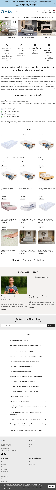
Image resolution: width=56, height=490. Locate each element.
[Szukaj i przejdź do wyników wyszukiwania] (34, 12)
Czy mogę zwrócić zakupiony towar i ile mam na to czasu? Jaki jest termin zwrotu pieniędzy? (26, 425)
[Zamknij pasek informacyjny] (54, 3)
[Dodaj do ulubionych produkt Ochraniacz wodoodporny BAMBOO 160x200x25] (16, 228)
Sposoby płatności (5, 474)
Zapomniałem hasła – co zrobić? (19, 340)
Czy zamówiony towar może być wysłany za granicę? (25, 391)
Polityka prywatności (6, 466)
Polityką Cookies (26, 484)
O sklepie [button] (32, 441)
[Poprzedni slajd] (3, 27)
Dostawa (3, 462)
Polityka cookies (5, 471)
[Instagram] (5, 454)
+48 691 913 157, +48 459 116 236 (9, 450)
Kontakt (31, 447)
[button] (52, 18)
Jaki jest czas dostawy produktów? (20, 401)
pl (37, 11)
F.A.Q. (3, 479)
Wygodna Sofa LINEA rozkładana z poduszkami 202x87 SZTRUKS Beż (45, 251)
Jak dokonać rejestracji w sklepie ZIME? (21, 352)
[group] (28, 28)
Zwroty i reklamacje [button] (35, 458)
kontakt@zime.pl (5, 448)
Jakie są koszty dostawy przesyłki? (20, 396)
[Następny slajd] (53, 27)
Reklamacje (32, 464)
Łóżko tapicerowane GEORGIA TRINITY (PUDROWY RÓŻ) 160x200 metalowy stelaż (9, 220)
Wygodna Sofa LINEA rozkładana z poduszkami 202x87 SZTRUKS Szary (27, 251)
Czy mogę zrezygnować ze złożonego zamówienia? (24, 362)
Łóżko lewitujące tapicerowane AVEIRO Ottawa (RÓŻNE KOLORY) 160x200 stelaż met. (46, 189)
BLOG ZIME (4, 481)
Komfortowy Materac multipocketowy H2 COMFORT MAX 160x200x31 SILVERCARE (9, 158)
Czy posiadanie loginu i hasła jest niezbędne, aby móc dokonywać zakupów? (25, 346)
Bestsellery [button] (39, 260)
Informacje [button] (4, 458)
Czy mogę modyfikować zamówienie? (21, 371)
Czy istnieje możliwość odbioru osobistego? (22, 381)
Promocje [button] (27, 260)
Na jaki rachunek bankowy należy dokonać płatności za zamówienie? (26, 413)
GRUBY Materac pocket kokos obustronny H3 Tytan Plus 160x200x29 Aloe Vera (27, 158)
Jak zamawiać (4, 476)
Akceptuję (51, 486)
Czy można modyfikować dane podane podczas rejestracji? (27, 357)
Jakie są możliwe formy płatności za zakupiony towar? (25, 419)
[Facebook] (2, 454)
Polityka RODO (5, 469)
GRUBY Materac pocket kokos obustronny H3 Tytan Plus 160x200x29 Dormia (27, 189)
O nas (30, 444)
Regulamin (3, 464)
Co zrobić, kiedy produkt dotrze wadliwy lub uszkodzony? (27, 430)
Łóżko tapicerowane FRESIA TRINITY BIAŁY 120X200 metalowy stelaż (27, 220)
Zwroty (30, 462)
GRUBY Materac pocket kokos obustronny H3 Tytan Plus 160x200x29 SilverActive (46, 158)
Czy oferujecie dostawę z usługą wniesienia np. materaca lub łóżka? (26, 407)
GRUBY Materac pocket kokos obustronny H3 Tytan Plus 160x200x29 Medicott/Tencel (9, 189)
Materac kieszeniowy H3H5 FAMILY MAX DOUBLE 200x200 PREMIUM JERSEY (45, 220)
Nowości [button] (16, 260)
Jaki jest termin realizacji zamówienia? (21, 366)
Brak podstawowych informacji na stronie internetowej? (26, 376)
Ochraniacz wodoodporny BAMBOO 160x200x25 (8, 251)
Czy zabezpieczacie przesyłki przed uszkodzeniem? (25, 386)
